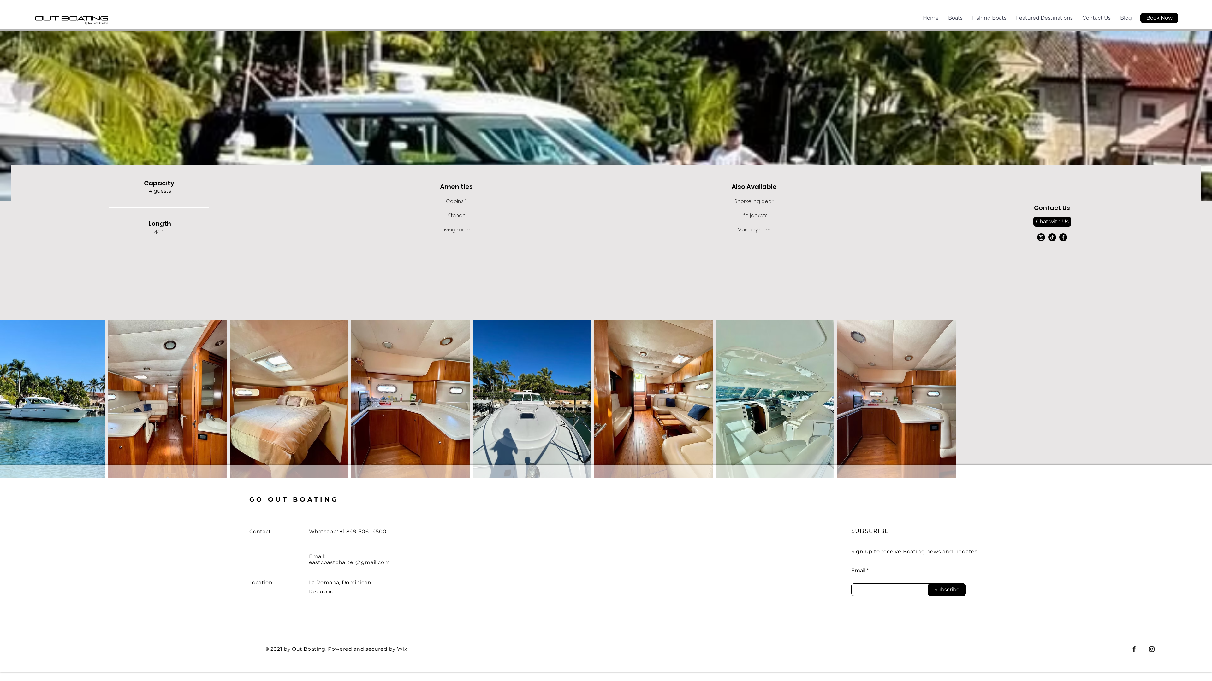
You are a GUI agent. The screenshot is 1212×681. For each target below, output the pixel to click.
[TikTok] (1052, 237)
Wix (402, 649)
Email (858, 570)
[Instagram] (1041, 237)
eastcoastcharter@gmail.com (349, 562)
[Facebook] (1063, 237)
